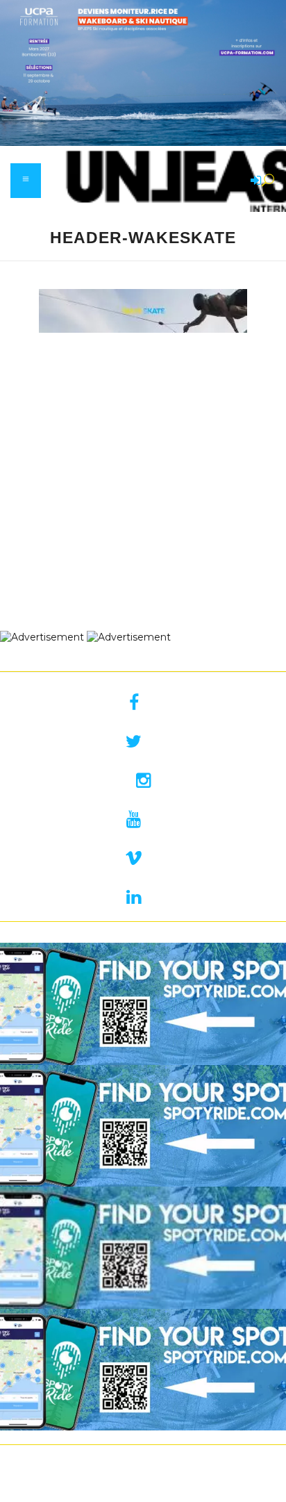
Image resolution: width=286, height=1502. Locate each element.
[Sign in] (253, 181)
